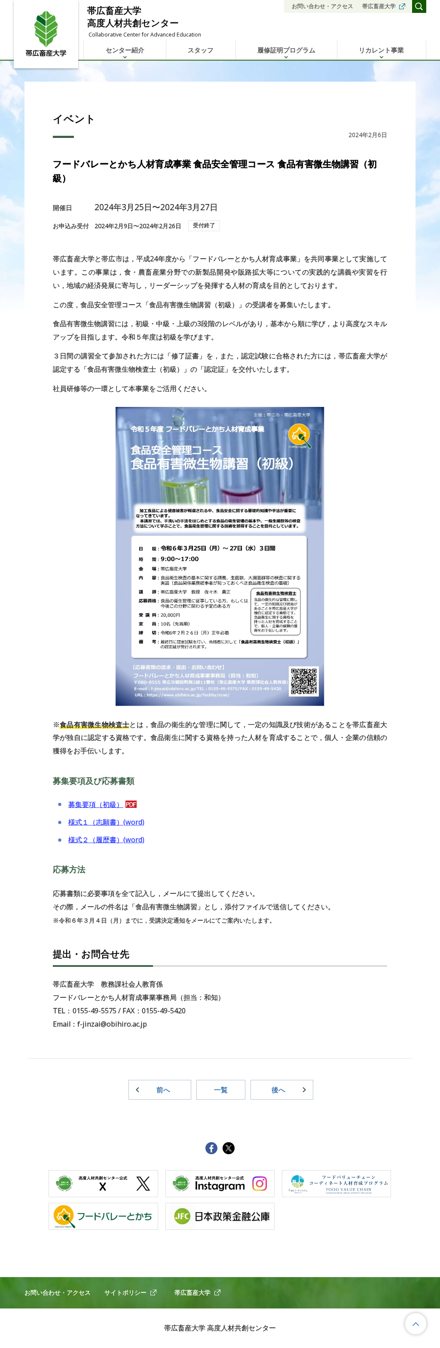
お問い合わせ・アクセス (322, 6)
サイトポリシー (125, 1292)
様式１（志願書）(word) (106, 822)
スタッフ (201, 50)
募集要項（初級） (95, 804)
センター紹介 (125, 50)
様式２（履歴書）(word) (106, 839)
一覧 (221, 1089)
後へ (278, 1089)
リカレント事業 (381, 50)
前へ (163, 1089)
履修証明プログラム (286, 50)
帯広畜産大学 (379, 6)
